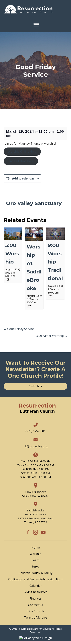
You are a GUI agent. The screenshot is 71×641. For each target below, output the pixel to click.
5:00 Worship (12, 253)
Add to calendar (23, 178)
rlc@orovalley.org (36, 446)
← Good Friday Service (19, 329)
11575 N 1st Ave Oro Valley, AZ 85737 (35, 493)
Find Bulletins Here (21, 161)
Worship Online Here (22, 151)
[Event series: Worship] (50, 296)
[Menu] (36, 25)
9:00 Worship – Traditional (55, 262)
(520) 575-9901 (35, 431)
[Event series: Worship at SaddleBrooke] (29, 306)
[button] (28, 532)
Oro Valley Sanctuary (34, 203)
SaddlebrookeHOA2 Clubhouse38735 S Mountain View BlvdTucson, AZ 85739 (35, 516)
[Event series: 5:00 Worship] (8, 279)
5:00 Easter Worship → (51, 336)
